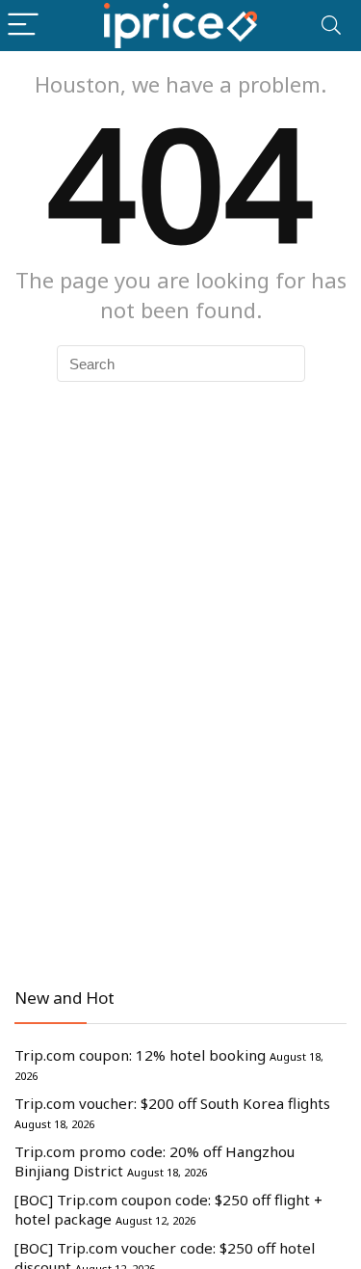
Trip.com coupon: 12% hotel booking (140, 1055)
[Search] (331, 25)
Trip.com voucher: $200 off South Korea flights (172, 1103)
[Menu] (23, 25)
